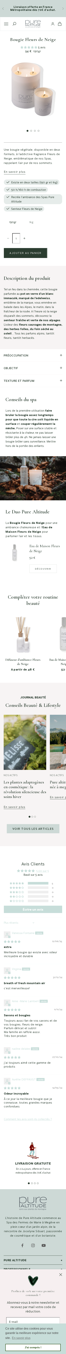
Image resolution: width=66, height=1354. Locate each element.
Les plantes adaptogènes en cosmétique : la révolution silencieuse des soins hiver (25, 789)
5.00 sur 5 (42, 871)
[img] (12, 941)
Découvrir (43, 568)
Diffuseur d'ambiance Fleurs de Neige (22, 662)
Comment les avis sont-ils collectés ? (28, 1119)
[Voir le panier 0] (60, 24)
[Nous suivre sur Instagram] (33, 1245)
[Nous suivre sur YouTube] (43, 1245)
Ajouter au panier (25, 253)
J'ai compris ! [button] (33, 1347)
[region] (33, 1162)
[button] (29, 47)
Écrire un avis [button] (33, 909)
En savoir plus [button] (21, 1337)
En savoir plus (14, 171)
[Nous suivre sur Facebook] (22, 1245)
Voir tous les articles (33, 829)
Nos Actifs (11, 775)
